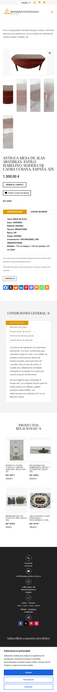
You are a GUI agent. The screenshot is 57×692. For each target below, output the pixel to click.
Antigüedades (15, 30)
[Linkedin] (21, 287)
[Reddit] (16, 287)
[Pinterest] (26, 287)
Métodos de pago (18, 327)
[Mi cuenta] (35, 2)
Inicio (5, 30)
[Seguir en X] (26, 623)
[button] (49, 53)
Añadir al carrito (14, 185)
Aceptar (28, 672)
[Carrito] (39, 2)
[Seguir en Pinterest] (31, 623)
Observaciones (17, 323)
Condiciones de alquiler (21, 340)
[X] (10, 287)
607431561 (28, 563)
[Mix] (36, 287)
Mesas (42, 30)
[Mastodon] (31, 287)
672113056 (28, 565)
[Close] (54, 649)
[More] (47, 287)
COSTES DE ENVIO (39, 212)
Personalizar (28, 680)
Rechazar (28, 687)
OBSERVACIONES (15, 212)
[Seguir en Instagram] (36, 623)
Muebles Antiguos (30, 30)
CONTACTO (10, 278)
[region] (28, 669)
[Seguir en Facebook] (20, 623)
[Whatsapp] (41, 287)
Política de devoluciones (22, 336)
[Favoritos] (44, 2)
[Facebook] (5, 287)
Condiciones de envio (20, 331)
